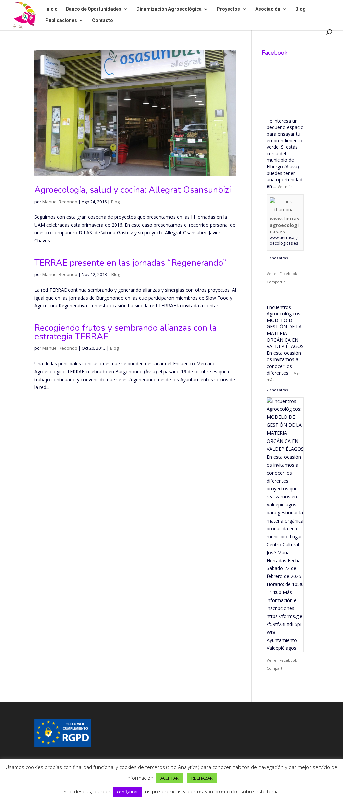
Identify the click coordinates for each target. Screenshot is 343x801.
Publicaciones (61, 20)
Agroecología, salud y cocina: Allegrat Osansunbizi (132, 190)
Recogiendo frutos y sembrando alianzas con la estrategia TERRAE (125, 332)
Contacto (102, 20)
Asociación (267, 9)
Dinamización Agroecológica (169, 9)
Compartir (276, 281)
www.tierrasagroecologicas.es (284, 225)
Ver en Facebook (282, 273)
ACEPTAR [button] (169, 778)
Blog (300, 9)
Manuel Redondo (59, 201)
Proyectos (228, 9)
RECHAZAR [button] (202, 778)
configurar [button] (127, 792)
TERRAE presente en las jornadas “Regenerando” (130, 263)
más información (218, 791)
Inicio (51, 9)
